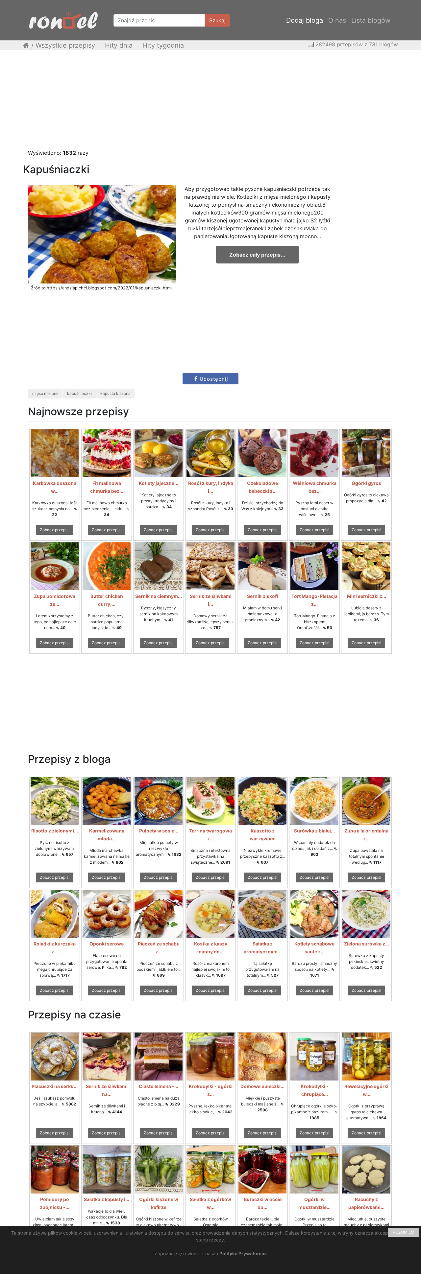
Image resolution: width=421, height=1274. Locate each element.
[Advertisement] (210, 103)
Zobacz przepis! (54, 529)
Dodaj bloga (304, 20)
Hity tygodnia (163, 45)
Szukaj (217, 20)
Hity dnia (119, 45)
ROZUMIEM (403, 1232)
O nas (337, 20)
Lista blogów (370, 20)
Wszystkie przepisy (65, 45)
